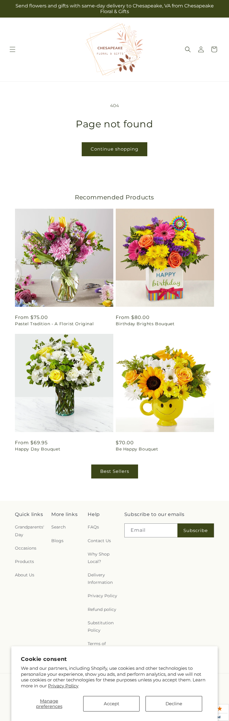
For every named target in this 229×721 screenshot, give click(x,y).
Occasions (25, 548)
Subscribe (195, 530)
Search (58, 527)
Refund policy (102, 609)
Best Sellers (114, 471)
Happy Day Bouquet (37, 449)
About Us (24, 575)
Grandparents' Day (29, 530)
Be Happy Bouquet (137, 449)
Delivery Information (100, 578)
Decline (173, 703)
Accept (111, 703)
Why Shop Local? (98, 557)
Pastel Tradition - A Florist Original (54, 323)
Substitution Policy (101, 626)
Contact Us (99, 540)
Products (24, 561)
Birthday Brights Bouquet (145, 323)
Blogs (57, 540)
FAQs (93, 527)
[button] (12, 49)
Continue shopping (114, 149)
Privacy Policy (63, 686)
